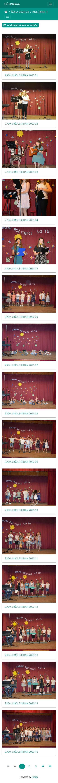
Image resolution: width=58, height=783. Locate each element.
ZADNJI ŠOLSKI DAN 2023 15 (21, 751)
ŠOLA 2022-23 (20, 12)
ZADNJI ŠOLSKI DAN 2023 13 (21, 655)
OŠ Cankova (12, 4)
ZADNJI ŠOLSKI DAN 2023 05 (21, 268)
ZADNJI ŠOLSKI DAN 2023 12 (21, 606)
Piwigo (35, 777)
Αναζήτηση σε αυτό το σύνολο (22, 25)
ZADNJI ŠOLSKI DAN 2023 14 (21, 703)
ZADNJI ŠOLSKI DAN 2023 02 (21, 123)
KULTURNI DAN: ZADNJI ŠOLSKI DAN (44, 12)
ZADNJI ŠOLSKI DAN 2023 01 (21, 75)
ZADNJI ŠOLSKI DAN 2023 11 (21, 558)
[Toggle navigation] (50, 4)
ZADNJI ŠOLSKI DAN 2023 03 (21, 172)
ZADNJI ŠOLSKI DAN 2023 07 (21, 365)
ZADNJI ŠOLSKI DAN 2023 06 (21, 316)
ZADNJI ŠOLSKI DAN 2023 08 (21, 413)
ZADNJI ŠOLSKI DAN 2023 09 (21, 461)
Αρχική (6, 12)
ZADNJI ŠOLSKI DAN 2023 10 (21, 510)
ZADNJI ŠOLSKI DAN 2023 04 (21, 220)
